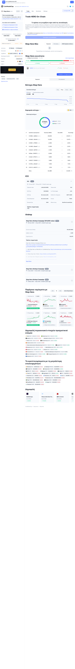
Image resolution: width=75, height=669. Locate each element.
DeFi (17, 78)
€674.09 (33, 373)
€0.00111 (35, 382)
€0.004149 (35, 384)
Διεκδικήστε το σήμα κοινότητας (11, 29)
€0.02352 (53, 382)
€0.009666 (53, 368)
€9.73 (52, 375)
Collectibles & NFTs (11, 78)
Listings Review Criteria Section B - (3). (11, 18)
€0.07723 (66, 373)
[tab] (48, 44)
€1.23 (32, 371)
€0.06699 (53, 380)
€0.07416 (35, 377)
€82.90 (65, 371)
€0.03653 (34, 368)
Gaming (3, 78)
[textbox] (43, 69)
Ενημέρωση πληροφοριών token (11, 24)
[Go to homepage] (7, 6)
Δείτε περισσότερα (70, 58)
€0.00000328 (35, 380)
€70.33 (50, 373)
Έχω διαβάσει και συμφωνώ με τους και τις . (50, 33)
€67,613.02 (35, 366)
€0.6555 (67, 375)
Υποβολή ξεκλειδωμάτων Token (11, 27)
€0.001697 (54, 366)
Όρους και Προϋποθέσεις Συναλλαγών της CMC (53, 33)
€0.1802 (34, 375)
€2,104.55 (48, 371)
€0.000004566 (55, 377)
